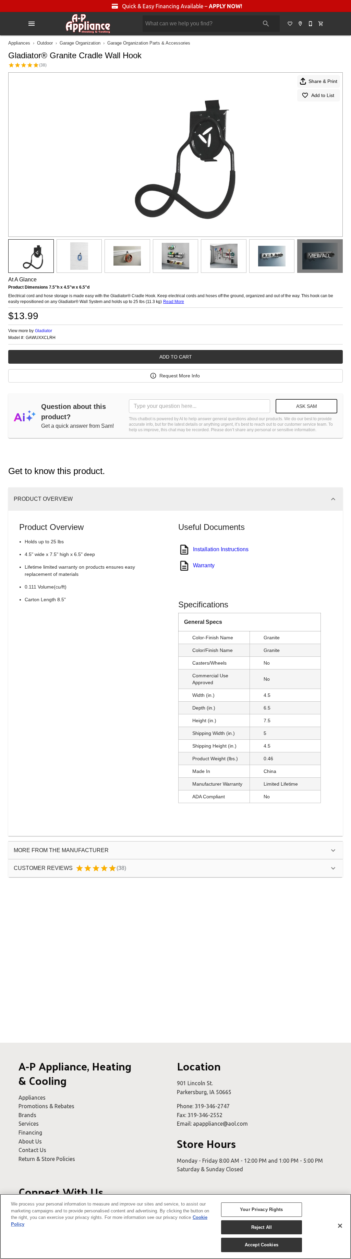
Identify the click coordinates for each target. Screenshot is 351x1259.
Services (29, 1124)
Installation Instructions (221, 549)
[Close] (340, 1225)
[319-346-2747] (310, 24)
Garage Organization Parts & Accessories (148, 43)
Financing (30, 1132)
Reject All (261, 1227)
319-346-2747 (212, 1106)
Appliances (19, 43)
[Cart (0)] (321, 24)
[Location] (300, 24)
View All (320, 255)
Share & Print (322, 81)
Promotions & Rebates (46, 1106)
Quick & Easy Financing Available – (181, 6)
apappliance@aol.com (220, 1124)
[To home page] (88, 23)
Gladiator (43, 330)
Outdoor (45, 43)
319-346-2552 (204, 1115)
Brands (27, 1115)
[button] (31, 24)
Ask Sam (306, 406)
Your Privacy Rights (261, 1209)
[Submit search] (266, 23)
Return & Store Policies (47, 1159)
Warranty (204, 565)
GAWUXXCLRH (41, 338)
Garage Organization (80, 43)
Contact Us (32, 1150)
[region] (175, 1226)
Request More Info (179, 375)
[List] (290, 24)
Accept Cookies (261, 1244)
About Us (30, 1141)
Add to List (322, 95)
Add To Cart (175, 357)
